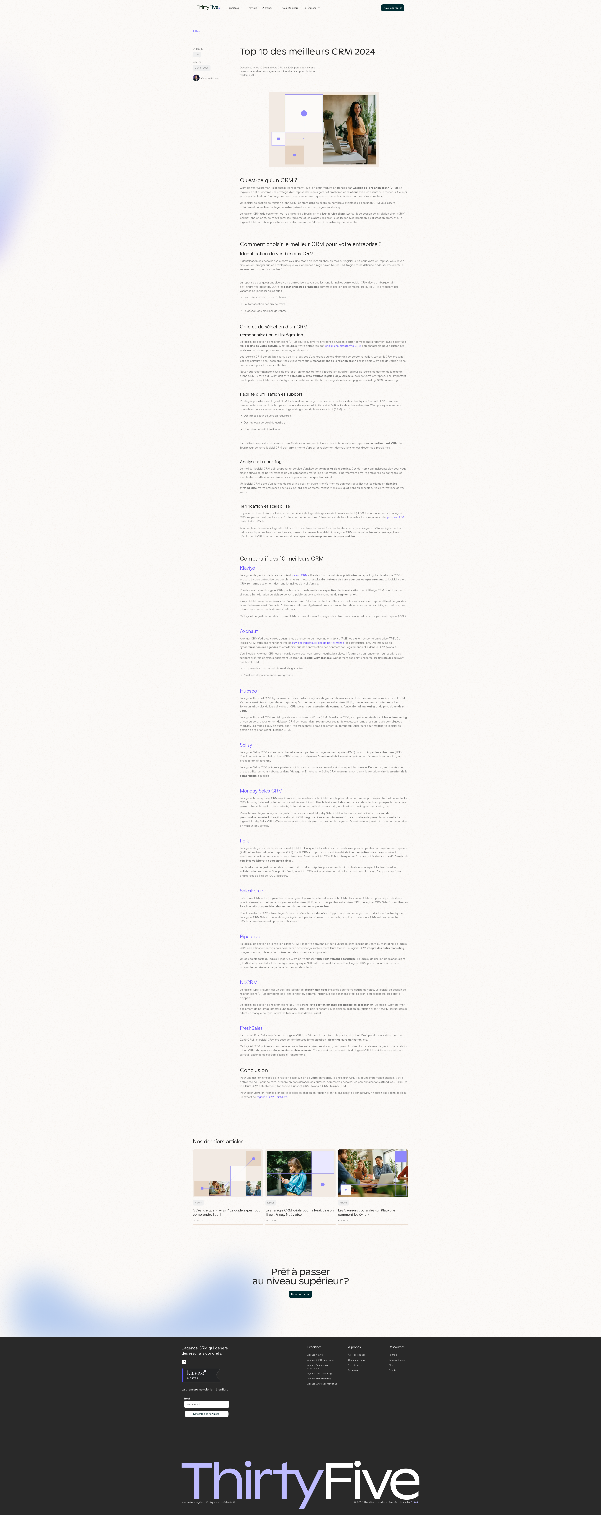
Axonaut (249, 631)
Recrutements (355, 1365)
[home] (208, 7)
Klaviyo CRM (300, 575)
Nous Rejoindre (290, 7)
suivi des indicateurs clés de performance (318, 642)
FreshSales (251, 1028)
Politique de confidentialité (220, 1502)
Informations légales (192, 1502)
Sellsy (246, 745)
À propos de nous (357, 1354)
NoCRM (248, 982)
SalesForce (251, 890)
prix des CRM (395, 517)
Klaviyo (247, 568)
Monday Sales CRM (261, 790)
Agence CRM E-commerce (320, 1360)
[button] (235, 8)
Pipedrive (250, 936)
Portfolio (252, 7)
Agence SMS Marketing (319, 1378)
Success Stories (397, 1360)
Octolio (415, 1502)
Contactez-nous (356, 1360)
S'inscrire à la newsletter (206, 1414)
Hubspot (249, 691)
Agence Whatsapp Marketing (322, 1383)
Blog (391, 1365)
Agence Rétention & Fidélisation (317, 1367)
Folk (244, 840)
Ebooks (392, 1370)
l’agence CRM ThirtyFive (272, 1097)
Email (187, 1398)
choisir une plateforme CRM (343, 345)
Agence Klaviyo (315, 1354)
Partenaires (354, 1370)
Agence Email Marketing (319, 1373)
